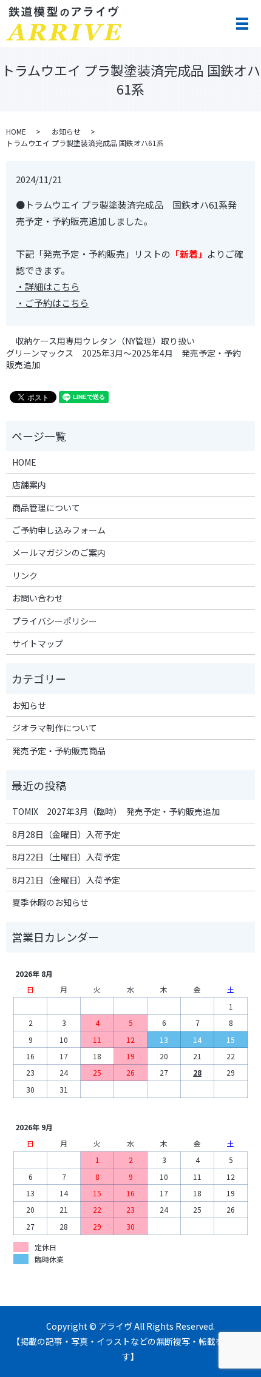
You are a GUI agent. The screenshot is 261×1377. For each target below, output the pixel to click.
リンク (25, 575)
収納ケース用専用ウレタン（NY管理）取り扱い (105, 341)
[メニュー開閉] (242, 24)
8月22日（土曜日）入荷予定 (66, 857)
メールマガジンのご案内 (59, 552)
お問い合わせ (37, 598)
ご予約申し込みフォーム (59, 530)
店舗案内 (29, 484)
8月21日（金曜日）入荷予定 (66, 880)
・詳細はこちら (48, 286)
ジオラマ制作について (54, 728)
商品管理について (46, 507)
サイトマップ (37, 643)
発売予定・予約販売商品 (59, 751)
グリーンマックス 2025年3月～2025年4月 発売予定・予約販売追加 (123, 359)
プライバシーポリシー (54, 621)
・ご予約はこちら (52, 303)
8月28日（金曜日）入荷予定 (66, 834)
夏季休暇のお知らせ (50, 902)
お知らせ (66, 131)
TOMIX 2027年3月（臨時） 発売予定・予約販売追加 (116, 811)
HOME (16, 131)
